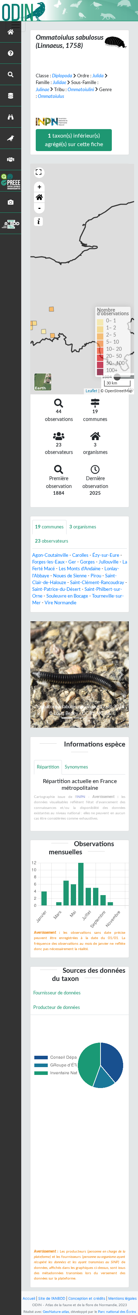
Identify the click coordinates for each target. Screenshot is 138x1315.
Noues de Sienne (70, 576)
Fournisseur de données (57, 993)
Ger (72, 562)
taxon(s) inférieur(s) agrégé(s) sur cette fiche (74, 140)
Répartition (48, 767)
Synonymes (76, 767)
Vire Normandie (60, 603)
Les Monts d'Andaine (79, 569)
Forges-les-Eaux (48, 562)
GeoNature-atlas (56, 1312)
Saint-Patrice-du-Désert (56, 589)
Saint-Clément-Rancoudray (97, 583)
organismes (82, 527)
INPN (80, 797)
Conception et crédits (86, 1298)
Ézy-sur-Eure (105, 555)
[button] (39, 197)
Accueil (29, 1298)
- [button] (39, 208)
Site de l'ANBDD (51, 1298)
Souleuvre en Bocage (67, 596)
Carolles (80, 555)
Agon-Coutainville (50, 555)
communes (49, 527)
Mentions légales (122, 1298)
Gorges (87, 562)
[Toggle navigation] (15, 25)
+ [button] (39, 186)
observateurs (51, 541)
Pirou (96, 576)
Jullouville (109, 562)
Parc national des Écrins (117, 1312)
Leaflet (91, 391)
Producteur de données (56, 1007)
